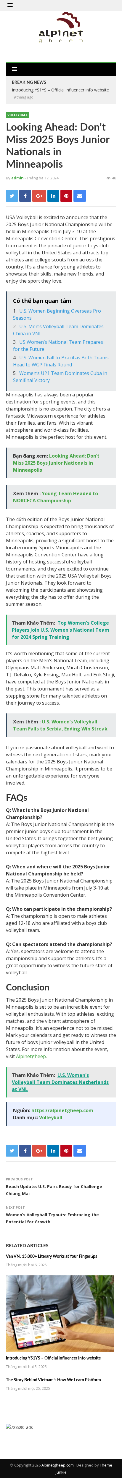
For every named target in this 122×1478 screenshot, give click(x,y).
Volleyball (17, 115)
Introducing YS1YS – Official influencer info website (53, 1358)
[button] (10, 5)
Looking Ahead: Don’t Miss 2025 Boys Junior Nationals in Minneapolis (56, 463)
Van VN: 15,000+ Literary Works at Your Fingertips (51, 1257)
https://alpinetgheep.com (62, 1110)
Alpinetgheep (31, 1056)
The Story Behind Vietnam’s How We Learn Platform (53, 1380)
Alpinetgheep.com (57, 1465)
